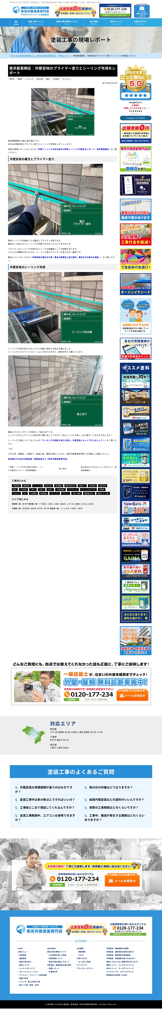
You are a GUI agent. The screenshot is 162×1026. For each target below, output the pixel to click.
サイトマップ (82, 965)
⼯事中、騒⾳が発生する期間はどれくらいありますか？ (114, 817)
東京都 (31, 504)
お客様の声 (53, 971)
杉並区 (56, 504)
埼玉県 (52, 508)
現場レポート (54, 968)
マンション (54, 493)
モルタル (16, 493)
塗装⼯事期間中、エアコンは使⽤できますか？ (45, 817)
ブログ (81, 955)
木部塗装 (33, 493)
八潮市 (73, 508)
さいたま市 (64, 508)
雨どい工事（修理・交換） (29, 985)
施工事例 (94, 22)
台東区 (91, 504)
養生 (14, 489)
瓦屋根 (101, 489)
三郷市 (79, 508)
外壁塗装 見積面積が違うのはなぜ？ (121, 958)
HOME (16, 22)
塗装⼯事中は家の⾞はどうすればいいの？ (47, 799)
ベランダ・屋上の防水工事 (29, 981)
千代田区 (42, 504)
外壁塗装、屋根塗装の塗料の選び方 (120, 951)
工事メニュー (23, 951)
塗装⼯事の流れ (25, 961)
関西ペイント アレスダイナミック (120, 965)
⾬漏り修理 (23, 978)
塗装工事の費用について (67, 22)
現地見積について (56, 958)
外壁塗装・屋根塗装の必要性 (117, 948)
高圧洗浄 (103, 486)
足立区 (84, 504)
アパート (65, 493)
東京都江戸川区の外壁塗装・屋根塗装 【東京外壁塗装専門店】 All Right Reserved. (82, 1004)
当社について (116, 22)
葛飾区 (78, 504)
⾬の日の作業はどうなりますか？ (111, 787)
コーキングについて (27, 968)
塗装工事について (36, 22)
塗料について (24, 965)
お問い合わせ (140, 22)
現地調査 (59, 486)
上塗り (50, 489)
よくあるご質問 (85, 961)
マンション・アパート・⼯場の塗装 (33, 975)
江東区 (50, 504)
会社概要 (80, 948)
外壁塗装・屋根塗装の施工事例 (59, 965)
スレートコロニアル (88, 489)
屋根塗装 (26, 486)
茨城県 (14, 504)
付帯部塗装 (60, 489)
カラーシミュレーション (28, 971)
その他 (100, 732)
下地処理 (23, 489)
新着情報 (82, 951)
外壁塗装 (16, 486)
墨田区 (63, 504)
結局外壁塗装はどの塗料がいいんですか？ (116, 799)
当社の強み (51, 948)
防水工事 (48, 486)
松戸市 (40, 508)
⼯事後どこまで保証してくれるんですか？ (47, 807)
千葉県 (14, 508)
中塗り (41, 489)
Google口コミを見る (135, 118)
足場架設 (92, 486)
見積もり (82, 486)
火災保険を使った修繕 (57, 955)
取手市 (25, 504)
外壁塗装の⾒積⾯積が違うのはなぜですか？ (43, 789)
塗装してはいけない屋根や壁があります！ (122, 961)
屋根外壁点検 (70, 486)
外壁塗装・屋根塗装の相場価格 (118, 955)
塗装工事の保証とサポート (59, 961)
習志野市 (26, 508)
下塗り (33, 489)
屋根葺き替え (89, 493)
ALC (24, 493)
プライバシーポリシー (85, 968)
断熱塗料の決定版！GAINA (116, 975)
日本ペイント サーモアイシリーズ (120, 968)
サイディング (72, 489)
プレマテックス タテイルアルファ (120, 971)
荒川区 (93, 732)
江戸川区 (70, 504)
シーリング (37, 486)
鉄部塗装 (44, 493)
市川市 (46, 508)
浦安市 (33, 508)
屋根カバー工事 (103, 493)
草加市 (66, 747)
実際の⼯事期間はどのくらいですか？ (114, 807)
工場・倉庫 (76, 493)
